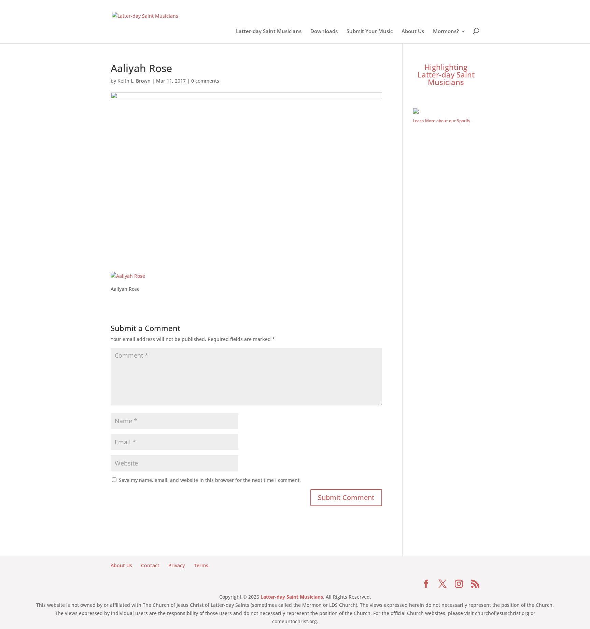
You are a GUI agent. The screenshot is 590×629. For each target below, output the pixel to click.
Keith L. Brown (134, 80)
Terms (201, 565)
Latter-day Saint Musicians (268, 32)
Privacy (176, 565)
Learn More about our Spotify (441, 121)
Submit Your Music (370, 32)
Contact (150, 565)
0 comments (205, 80)
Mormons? (446, 32)
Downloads (324, 32)
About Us (413, 32)
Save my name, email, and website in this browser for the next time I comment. (210, 480)
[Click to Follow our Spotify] (446, 112)
